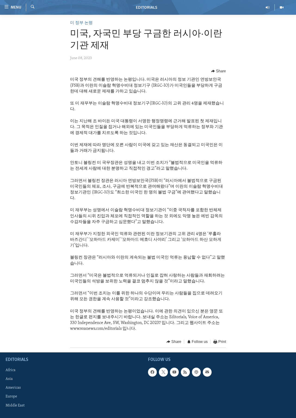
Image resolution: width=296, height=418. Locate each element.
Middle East (15, 405)
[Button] (218, 71)
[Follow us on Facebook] (152, 372)
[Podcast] (196, 372)
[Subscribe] (207, 372)
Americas (13, 388)
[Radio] (268, 7)
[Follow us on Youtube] (174, 372)
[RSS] (185, 372)
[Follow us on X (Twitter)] (163, 372)
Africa (10, 370)
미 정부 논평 (81, 23)
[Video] (282, 7)
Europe (11, 396)
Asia (9, 379)
